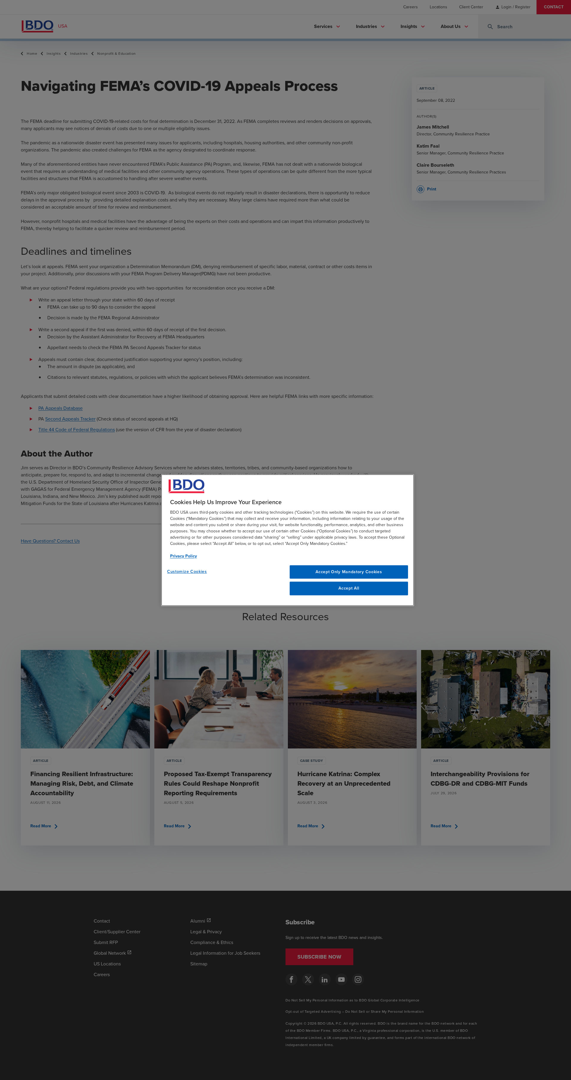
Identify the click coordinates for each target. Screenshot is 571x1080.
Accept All (348, 588)
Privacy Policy (183, 556)
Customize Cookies (187, 571)
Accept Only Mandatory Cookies (349, 572)
